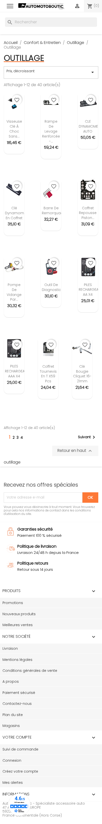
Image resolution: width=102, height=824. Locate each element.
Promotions (12, 602)
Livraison (10, 648)
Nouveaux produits (19, 613)
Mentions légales (17, 659)
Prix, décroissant (51, 72)
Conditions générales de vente (29, 670)
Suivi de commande (20, 749)
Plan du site (12, 714)
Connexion (11, 760)
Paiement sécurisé (18, 692)
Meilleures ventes (17, 624)
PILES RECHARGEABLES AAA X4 (18, 371)
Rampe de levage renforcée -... (51, 131)
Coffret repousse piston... (88, 213)
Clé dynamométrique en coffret (20, 213)
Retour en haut (75, 451)
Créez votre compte (20, 771)
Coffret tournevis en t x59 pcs (48, 374)
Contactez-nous (17, 703)
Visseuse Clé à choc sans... (14, 129)
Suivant (87, 437)
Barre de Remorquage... (55, 210)
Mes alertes (12, 782)
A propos (10, 681)
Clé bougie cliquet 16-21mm (82, 374)
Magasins (11, 725)
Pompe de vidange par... (14, 292)
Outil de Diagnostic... (52, 287)
